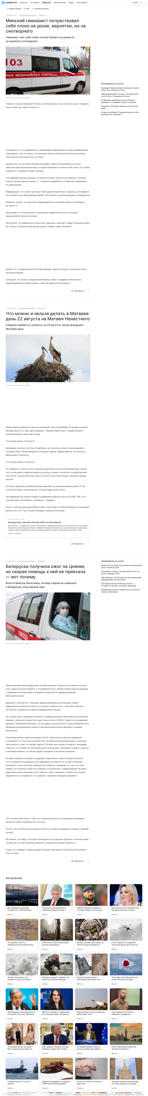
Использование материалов (114, 1094)
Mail (3, 1094)
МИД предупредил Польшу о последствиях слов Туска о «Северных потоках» (119, 95)
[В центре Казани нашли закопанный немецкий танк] (91, 970)
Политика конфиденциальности (93, 1094)
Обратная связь (130, 1094)
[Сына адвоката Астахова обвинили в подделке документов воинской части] (126, 1004)
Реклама (18, 1094)
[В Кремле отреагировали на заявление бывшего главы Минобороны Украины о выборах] (56, 900)
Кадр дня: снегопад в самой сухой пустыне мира (119, 107)
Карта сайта (140, 1094)
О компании (10, 1094)
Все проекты (27, 1094)
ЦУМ (83, 497)
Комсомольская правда (28, 15)
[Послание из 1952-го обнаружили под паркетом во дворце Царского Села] (22, 935)
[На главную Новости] (11, 2)
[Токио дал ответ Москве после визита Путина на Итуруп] (126, 970)
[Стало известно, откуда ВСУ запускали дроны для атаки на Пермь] (126, 935)
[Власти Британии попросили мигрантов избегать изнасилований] (126, 1039)
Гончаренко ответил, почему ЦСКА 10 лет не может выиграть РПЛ (120, 572)
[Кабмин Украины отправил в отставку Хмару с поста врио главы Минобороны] (91, 900)
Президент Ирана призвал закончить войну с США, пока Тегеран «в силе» (120, 89)
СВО (27, 9)
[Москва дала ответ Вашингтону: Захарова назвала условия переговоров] (126, 900)
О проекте (58, 1094)
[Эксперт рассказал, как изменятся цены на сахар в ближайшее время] (22, 970)
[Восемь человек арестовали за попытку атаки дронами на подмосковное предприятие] (91, 935)
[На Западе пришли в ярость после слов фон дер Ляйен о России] (91, 1039)
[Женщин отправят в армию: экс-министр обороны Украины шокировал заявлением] (56, 970)
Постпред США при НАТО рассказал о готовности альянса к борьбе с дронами (118, 584)
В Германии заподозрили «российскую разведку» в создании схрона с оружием (118, 101)
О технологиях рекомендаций (72, 1094)
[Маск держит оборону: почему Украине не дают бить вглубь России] (56, 1039)
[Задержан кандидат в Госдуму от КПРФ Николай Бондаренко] (56, 1074)
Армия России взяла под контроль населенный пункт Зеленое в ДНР (121, 566)
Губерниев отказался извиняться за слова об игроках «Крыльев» (120, 591)
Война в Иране (15, 9)
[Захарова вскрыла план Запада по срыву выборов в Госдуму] (126, 1074)
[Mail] (3, 2)
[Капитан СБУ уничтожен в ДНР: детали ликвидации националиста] (56, 935)
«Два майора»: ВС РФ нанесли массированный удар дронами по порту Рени (121, 578)
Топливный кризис (41, 9)
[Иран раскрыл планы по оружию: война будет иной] (91, 1004)
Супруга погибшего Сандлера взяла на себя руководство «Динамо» (120, 113)
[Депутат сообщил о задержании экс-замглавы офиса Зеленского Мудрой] (56, 1004)
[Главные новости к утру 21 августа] (22, 1074)
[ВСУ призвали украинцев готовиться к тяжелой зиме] (22, 900)
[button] (48, 71)
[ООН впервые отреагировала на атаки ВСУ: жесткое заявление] (22, 1004)
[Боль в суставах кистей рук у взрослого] (91, 1074)
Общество (42, 15)
